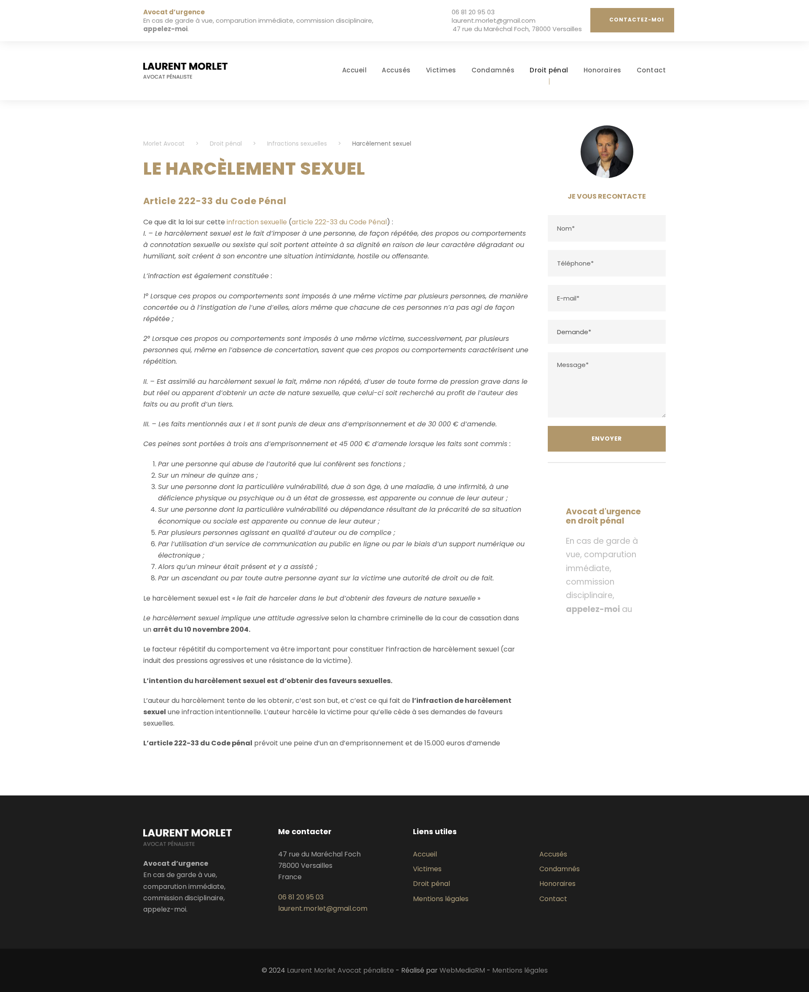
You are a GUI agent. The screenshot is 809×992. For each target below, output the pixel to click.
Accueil (354, 70)
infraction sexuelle (257, 222)
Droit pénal (549, 70)
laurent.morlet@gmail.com (494, 20)
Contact (651, 70)
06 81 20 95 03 (473, 12)
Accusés (396, 70)
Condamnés (493, 70)
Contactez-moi (636, 19)
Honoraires (602, 70)
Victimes (441, 70)
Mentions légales (441, 899)
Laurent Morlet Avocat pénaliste (340, 970)
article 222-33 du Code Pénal (339, 222)
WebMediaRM (462, 970)
